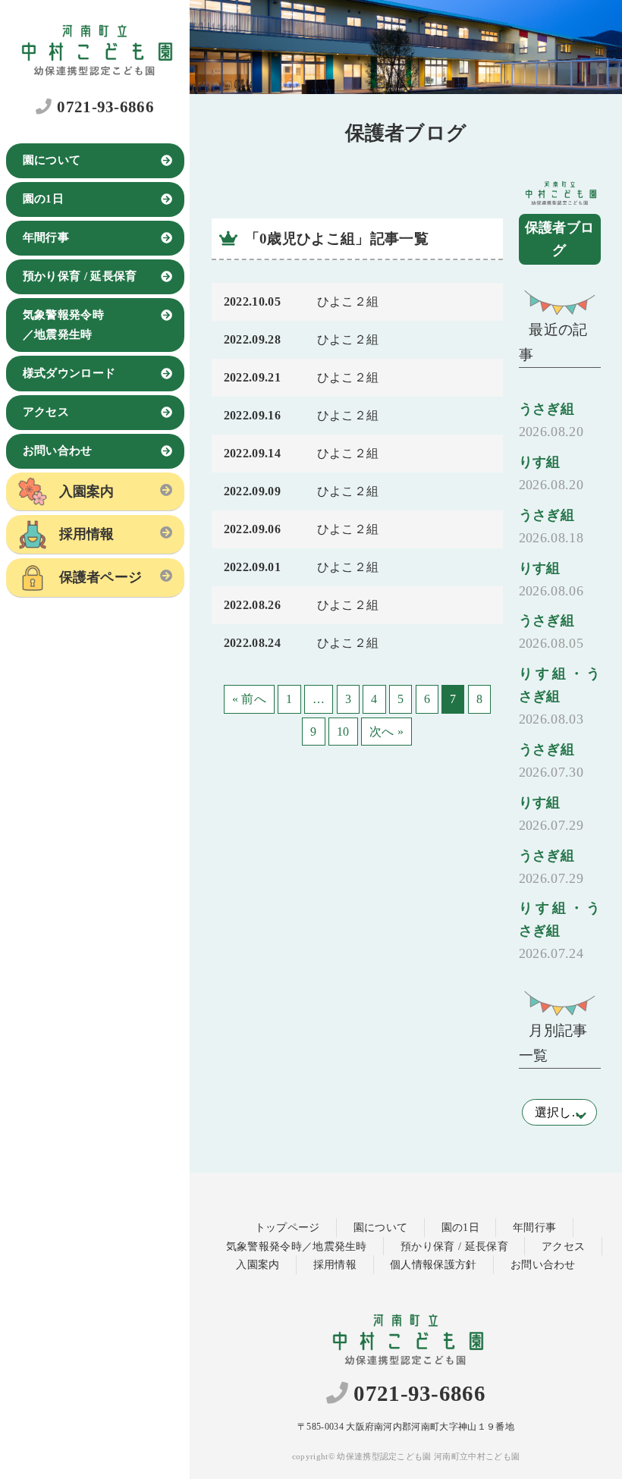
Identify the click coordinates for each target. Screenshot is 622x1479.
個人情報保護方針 (433, 1264)
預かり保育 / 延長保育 (80, 276)
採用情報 (87, 534)
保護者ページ (101, 577)
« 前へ (249, 698)
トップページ (287, 1227)
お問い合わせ (58, 450)
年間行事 (46, 237)
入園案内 (87, 491)
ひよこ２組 (348, 301)
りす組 (551, 473)
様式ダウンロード (69, 373)
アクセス (46, 412)
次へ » (386, 731)
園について (52, 160)
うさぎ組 (551, 420)
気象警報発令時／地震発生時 (63, 324)
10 (343, 731)
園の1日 (43, 199)
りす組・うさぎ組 (560, 696)
